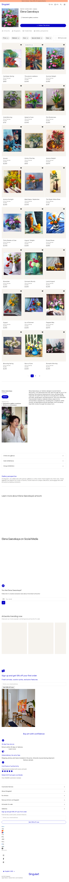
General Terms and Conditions (15, 877)
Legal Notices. (5, 877)
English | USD (9, 871)
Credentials (28, 31)
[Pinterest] (3, 862)
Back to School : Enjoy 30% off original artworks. (34, 1)
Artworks (7, 31)
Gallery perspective (42, 31)
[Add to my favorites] (21, 45)
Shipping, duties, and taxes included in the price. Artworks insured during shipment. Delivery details (28, 759)
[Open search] (60, 4)
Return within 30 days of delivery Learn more (12, 748)
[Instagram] (3, 855)
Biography (17, 31)
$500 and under (62, 38)
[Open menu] (64, 4)
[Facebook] (3, 859)
